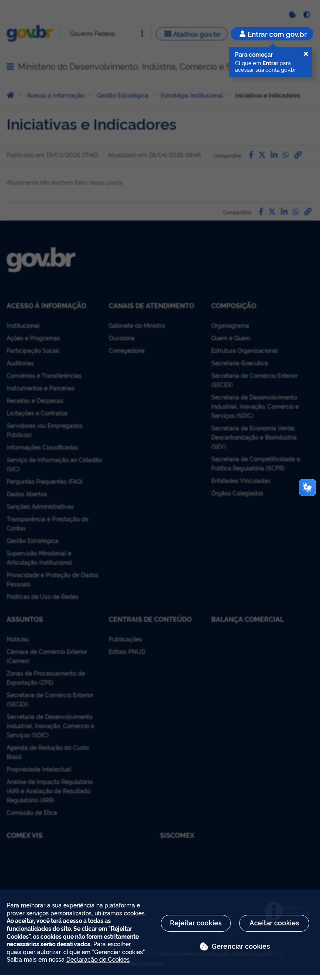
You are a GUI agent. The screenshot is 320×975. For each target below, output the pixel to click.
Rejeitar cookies (196, 922)
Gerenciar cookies (241, 945)
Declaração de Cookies (98, 959)
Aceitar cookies (274, 922)
